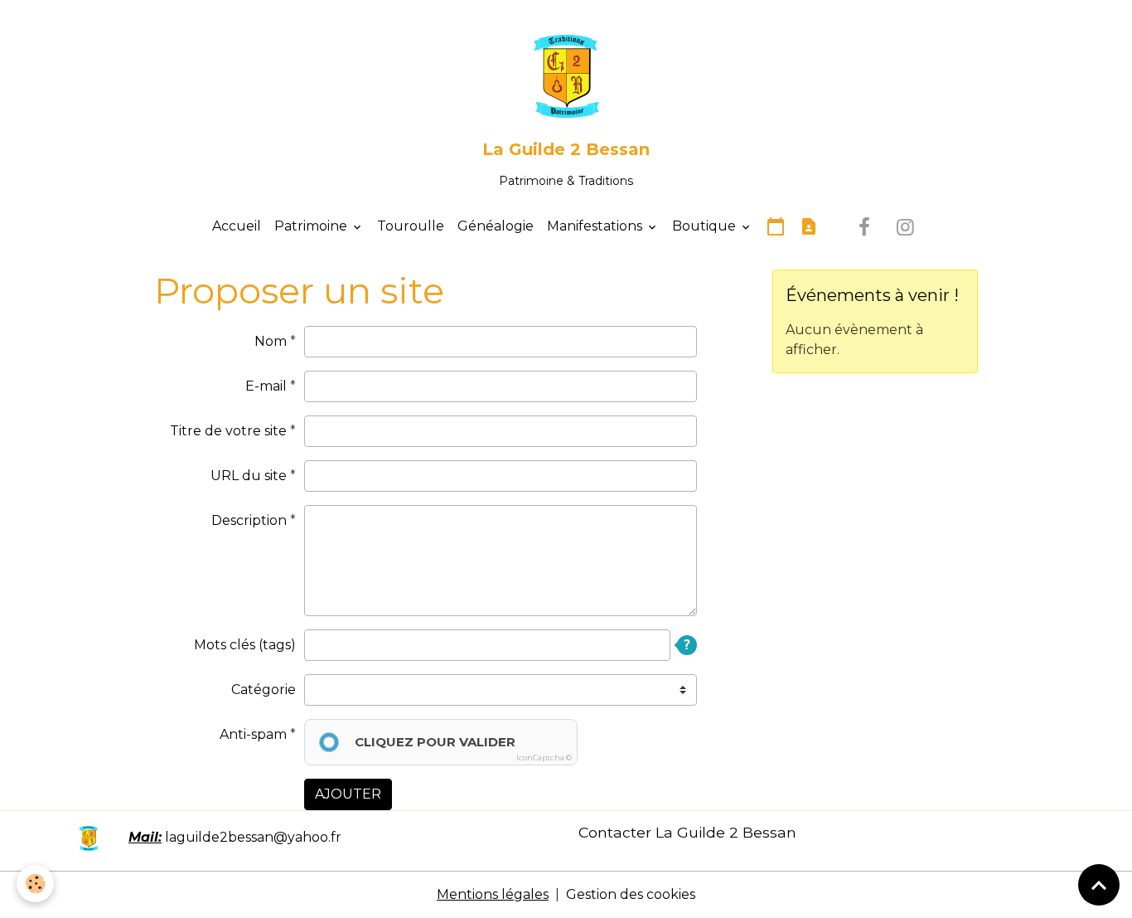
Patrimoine (312, 226)
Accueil (236, 226)
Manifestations (596, 226)
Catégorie (263, 689)
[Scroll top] (1099, 885)
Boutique (705, 226)
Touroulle (410, 226)
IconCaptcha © (544, 757)
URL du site (248, 475)
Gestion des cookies (630, 894)
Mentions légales (493, 894)
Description (249, 520)
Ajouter (348, 794)
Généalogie (495, 226)
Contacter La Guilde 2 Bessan (687, 832)
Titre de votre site (228, 431)
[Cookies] (35, 883)
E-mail (266, 386)
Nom (270, 341)
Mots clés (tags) (245, 645)
